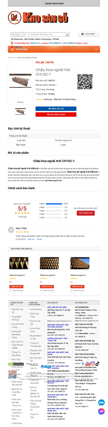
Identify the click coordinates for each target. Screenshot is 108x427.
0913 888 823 (60, 419)
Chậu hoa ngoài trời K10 (50, 275)
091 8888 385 (83, 350)
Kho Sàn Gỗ (43, 374)
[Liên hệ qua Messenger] (101, 411)
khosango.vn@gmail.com (89, 321)
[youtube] (87, 363)
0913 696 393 (60, 335)
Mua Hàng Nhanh (57, 115)
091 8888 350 (83, 390)
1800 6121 (35, 43)
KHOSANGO (64, 371)
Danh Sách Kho (54, 4)
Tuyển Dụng (17, 423)
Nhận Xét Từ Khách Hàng (65, 99)
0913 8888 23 (60, 391)
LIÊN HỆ (18, 47)
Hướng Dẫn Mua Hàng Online (16, 334)
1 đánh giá (47, 99)
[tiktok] (97, 363)
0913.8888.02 (69, 43)
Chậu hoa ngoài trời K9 (19, 275)
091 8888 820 (60, 363)
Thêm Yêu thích (17, 290)
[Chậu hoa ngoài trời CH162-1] (20, 116)
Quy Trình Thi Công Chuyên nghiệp (17, 345)
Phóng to (20, 102)
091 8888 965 (60, 349)
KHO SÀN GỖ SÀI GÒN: (57, 307)
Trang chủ (11, 57)
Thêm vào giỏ (57, 109)
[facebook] (83, 363)
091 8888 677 (83, 407)
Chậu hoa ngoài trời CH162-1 (27, 57)
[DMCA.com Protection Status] (16, 364)
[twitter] (92, 363)
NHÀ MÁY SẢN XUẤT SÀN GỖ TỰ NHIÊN (57, 367)
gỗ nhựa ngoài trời (53, 180)
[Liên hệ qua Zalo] (101, 402)
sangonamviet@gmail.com (54, 382)
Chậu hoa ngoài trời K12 (80, 275)
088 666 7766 (60, 405)
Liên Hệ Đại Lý (36, 309)
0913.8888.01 (55, 43)
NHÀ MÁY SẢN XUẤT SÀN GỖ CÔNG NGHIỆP (57, 326)
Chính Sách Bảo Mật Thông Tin (16, 402)
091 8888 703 (88, 318)
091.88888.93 (80, 337)
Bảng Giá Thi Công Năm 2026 (17, 392)
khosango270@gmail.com (62, 321)
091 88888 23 (59, 315)
